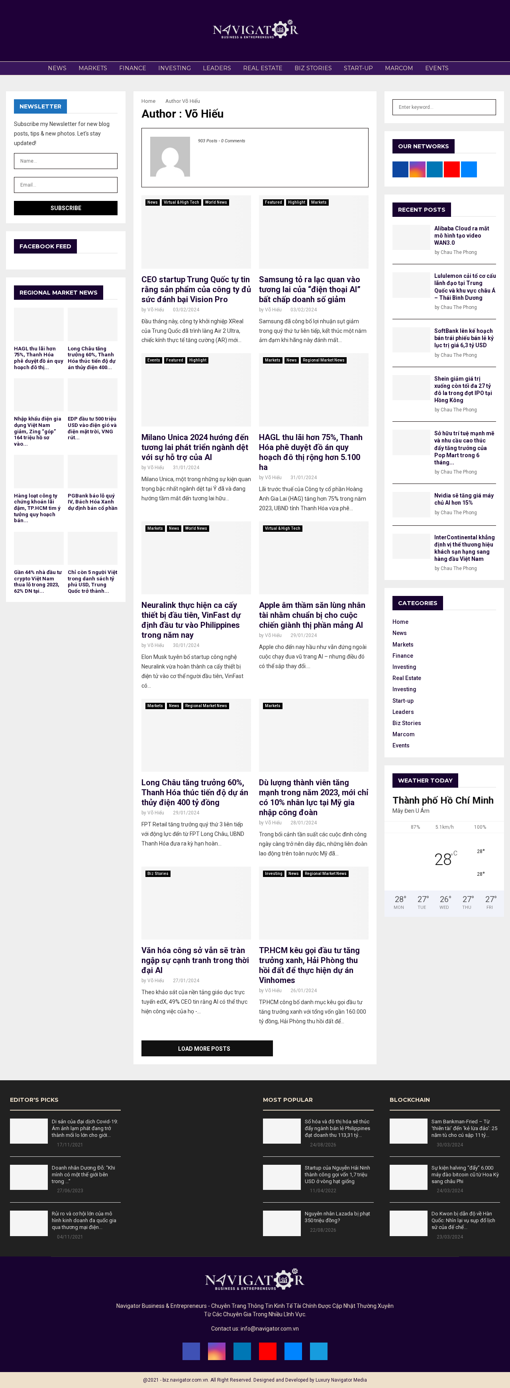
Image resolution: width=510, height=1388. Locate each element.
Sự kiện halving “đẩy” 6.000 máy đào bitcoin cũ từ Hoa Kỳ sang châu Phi (465, 1174)
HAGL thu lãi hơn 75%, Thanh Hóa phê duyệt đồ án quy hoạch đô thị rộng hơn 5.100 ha (311, 452)
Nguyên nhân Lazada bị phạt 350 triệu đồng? (337, 1217)
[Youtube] (268, 1351)
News (57, 68)
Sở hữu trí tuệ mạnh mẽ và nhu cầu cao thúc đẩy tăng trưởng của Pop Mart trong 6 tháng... (464, 448)
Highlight (296, 202)
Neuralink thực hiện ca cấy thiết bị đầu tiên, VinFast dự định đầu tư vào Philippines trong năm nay (191, 620)
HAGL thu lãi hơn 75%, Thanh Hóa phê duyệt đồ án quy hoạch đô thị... (38, 358)
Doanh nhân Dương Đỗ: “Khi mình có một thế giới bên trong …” (83, 1174)
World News (216, 202)
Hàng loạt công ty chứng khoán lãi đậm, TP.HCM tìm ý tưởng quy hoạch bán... (37, 508)
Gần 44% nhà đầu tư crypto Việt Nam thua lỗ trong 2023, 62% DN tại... (38, 581)
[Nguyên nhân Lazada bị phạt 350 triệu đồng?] (282, 1223)
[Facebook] (191, 1351)
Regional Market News (324, 360)
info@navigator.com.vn (270, 1328)
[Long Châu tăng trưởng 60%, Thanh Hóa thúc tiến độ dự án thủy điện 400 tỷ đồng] (93, 324)
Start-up (358, 68)
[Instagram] (217, 1351)
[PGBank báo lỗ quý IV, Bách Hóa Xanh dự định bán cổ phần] (93, 471)
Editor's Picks (34, 1099)
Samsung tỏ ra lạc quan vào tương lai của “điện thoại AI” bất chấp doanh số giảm (310, 289)
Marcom (399, 68)
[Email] (293, 1351)
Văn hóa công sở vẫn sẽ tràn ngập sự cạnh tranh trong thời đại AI (195, 960)
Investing (174, 68)
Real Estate (262, 68)
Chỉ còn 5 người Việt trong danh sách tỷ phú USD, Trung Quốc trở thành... (92, 581)
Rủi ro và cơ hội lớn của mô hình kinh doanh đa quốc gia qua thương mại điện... (84, 1220)
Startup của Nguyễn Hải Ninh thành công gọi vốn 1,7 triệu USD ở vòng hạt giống (337, 1174)
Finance (132, 68)
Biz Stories (313, 68)
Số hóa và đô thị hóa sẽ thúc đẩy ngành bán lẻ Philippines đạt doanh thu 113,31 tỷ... (337, 1128)
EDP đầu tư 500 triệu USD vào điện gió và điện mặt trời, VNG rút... (92, 428)
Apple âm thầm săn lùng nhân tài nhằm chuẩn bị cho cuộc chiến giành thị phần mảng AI (312, 615)
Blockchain (410, 1099)
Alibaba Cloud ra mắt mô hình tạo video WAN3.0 (461, 235)
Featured (273, 202)
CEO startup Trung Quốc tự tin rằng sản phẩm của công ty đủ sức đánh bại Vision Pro (196, 289)
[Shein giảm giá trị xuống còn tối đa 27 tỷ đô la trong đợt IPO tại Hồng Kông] (411, 387)
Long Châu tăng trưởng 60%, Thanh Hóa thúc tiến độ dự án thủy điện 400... (92, 358)
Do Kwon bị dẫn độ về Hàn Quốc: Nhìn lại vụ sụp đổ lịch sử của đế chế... (463, 1220)
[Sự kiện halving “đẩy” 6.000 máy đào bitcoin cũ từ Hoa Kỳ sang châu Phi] (409, 1177)
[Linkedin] (242, 1351)
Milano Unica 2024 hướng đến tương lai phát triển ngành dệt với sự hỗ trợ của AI (195, 447)
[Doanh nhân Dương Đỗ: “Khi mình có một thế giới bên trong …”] (29, 1177)
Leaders (217, 68)
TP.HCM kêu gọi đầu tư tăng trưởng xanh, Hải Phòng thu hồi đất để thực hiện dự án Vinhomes (309, 965)
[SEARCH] (488, 107)
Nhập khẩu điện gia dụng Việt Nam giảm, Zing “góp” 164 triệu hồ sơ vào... (37, 431)
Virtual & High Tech (181, 202)
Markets (92, 68)
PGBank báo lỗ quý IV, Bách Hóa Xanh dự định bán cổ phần (93, 502)
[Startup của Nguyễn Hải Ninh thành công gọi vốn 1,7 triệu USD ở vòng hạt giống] (282, 1177)
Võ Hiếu (191, 101)
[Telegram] (319, 1351)
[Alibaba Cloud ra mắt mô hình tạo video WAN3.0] (411, 237)
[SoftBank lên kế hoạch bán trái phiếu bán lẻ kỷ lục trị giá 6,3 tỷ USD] (411, 339)
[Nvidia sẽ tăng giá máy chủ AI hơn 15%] (411, 504)
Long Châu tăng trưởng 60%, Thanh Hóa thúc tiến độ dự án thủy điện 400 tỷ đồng (194, 792)
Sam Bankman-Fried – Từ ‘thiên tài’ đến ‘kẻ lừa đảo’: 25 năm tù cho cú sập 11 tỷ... (464, 1128)
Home (400, 622)
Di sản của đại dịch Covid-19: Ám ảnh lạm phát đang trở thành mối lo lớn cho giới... (85, 1128)
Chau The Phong (459, 252)
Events (437, 68)
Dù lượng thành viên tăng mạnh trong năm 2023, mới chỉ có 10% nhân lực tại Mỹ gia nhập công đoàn (313, 797)
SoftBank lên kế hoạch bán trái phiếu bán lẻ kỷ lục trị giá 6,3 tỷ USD (464, 338)
